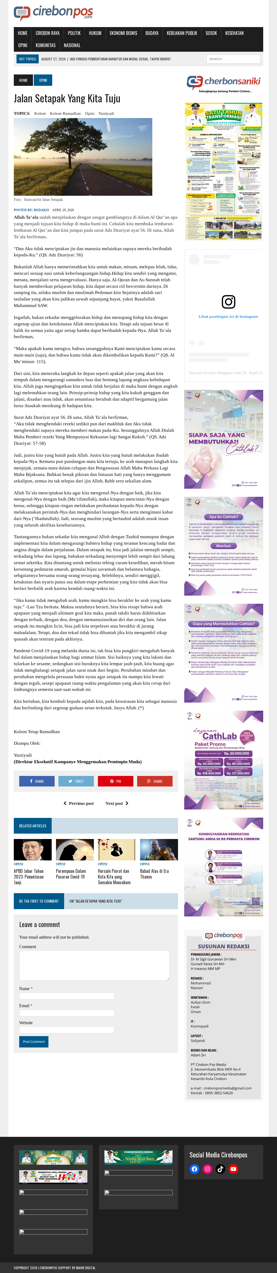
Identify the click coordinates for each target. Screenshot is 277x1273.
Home (22, 33)
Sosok (211, 33)
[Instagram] (207, 1169)
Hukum (95, 33)
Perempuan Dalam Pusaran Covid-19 (71, 874)
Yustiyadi (106, 113)
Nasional (72, 45)
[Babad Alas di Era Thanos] (159, 856)
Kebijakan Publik (182, 33)
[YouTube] (233, 1169)
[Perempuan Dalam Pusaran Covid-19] (75, 856)
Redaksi (41, 210)
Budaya (152, 33)
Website (26, 1022)
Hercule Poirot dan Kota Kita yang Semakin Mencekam (114, 877)
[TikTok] (220, 1169)
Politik (74, 33)
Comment (27, 946)
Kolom (40, 113)
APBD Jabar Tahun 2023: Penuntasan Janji (29, 877)
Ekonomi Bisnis (123, 33)
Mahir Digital (85, 1267)
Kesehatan (234, 33)
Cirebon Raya (48, 33)
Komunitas (45, 45)
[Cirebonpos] (53, 13)
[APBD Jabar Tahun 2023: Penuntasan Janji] (33, 856)
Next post (114, 803)
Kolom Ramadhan (65, 113)
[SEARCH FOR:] (233, 58)
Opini (22, 45)
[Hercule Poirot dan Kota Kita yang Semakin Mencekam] (117, 856)
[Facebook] (194, 1169)
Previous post (81, 803)
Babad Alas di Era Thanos (154, 874)
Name (25, 988)
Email (24, 1005)
